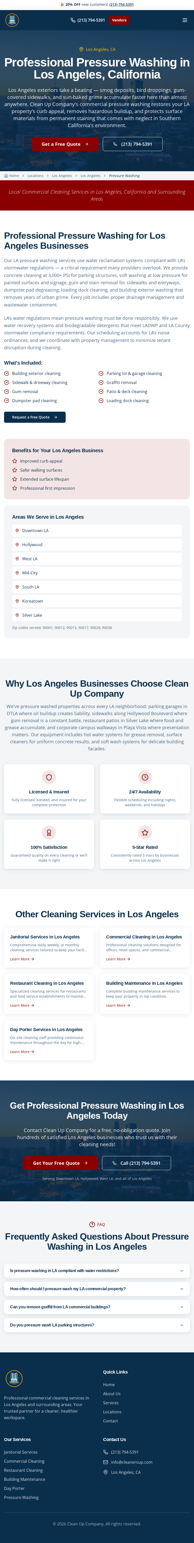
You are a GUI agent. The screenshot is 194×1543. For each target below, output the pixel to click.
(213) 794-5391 (121, 4)
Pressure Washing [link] (124, 175)
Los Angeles (62, 175)
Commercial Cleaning (24, 1461)
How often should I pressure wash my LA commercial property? (68, 1289)
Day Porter (14, 1488)
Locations (35, 175)
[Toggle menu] (185, 20)
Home (109, 1384)
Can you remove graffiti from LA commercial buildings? (60, 1307)
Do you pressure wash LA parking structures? (52, 1325)
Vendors (119, 20)
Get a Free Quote (61, 144)
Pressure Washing (21, 1497)
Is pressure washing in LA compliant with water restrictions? (64, 1271)
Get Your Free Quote (56, 1163)
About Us (112, 1393)
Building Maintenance (24, 1479)
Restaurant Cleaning (23, 1470)
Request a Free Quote (31, 417)
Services (111, 1403)
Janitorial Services (21, 1452)
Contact (110, 1421)
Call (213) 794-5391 (140, 1163)
